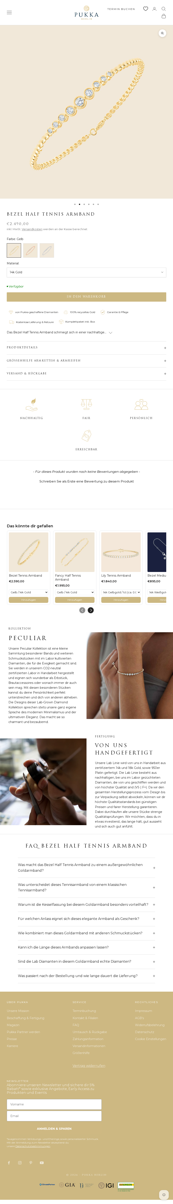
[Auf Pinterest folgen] (31, 1163)
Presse (12, 1039)
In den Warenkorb (86, 297)
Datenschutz (144, 1032)
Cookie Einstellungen (150, 1039)
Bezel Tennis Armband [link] (25, 575)
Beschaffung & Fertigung (25, 1018)
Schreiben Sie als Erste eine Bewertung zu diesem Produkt (86, 481)
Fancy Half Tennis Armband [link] (68, 578)
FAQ (76, 1025)
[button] (86, 481)
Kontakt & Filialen (85, 1018)
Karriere (12, 1046)
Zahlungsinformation (88, 1039)
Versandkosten (32, 229)
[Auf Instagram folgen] (20, 1163)
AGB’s (139, 1018)
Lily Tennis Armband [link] (116, 575)
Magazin (13, 1025)
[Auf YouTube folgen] (42, 1163)
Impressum (143, 1011)
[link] (28, 552)
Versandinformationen (89, 1046)
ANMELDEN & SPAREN (54, 1129)
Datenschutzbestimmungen (32, 1146)
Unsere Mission (18, 1011)
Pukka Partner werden (23, 1032)
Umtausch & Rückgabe (90, 1032)
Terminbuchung (84, 1011)
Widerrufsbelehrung (150, 1025)
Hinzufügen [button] (28, 599)
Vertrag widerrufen (89, 1066)
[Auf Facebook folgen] (9, 1163)
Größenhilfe (81, 1053)
